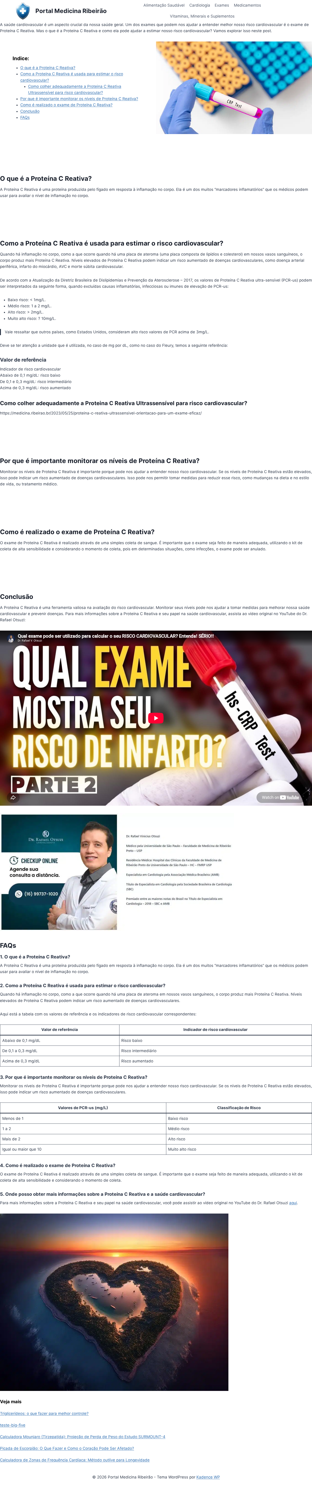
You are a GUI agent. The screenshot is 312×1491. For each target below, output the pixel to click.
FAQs (25, 117)
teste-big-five (12, 1425)
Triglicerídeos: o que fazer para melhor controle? (44, 1413)
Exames (222, 5)
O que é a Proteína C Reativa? (47, 67)
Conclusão (30, 111)
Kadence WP (208, 1477)
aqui (293, 1203)
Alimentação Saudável (164, 5)
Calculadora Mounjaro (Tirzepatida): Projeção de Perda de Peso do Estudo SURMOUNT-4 (82, 1436)
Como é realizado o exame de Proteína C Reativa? (66, 105)
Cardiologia (199, 5)
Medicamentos (247, 5)
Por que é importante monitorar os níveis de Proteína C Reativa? (79, 98)
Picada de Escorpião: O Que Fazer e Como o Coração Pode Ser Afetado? (67, 1448)
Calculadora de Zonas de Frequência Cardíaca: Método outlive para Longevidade (75, 1460)
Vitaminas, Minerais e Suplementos (202, 16)
